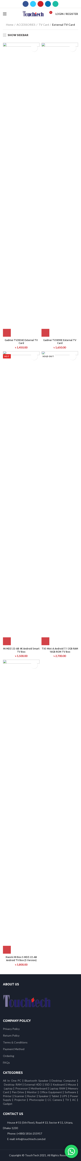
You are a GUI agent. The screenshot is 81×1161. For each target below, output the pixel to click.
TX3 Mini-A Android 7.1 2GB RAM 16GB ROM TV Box (60, 650)
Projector (20, 1099)
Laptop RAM (57, 1088)
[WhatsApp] (55, 4)
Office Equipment (51, 1092)
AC (74, 1099)
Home (9, 24)
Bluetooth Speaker (36, 1080)
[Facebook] (26, 4)
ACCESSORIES (26, 24)
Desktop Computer (64, 1080)
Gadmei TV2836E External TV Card (21, 342)
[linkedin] (48, 4)
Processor (21, 1088)
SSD (47, 1084)
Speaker (44, 1096)
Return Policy (11, 1035)
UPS (64, 1096)
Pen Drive (18, 1092)
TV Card (44, 24)
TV (67, 1099)
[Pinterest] (40, 4)
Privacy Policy (11, 1028)
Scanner (19, 1096)
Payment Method (13, 1049)
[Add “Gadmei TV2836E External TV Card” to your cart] (7, 333)
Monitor (32, 1092)
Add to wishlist (34, 48)
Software (71, 1092)
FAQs (6, 1062)
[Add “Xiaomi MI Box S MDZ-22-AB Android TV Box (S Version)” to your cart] (7, 950)
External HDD (33, 1084)
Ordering (8, 1056)
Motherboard (39, 1088)
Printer (7, 1096)
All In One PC (12, 1080)
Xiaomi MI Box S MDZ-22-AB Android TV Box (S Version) (21, 958)
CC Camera (55, 1099)
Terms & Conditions (15, 1042)
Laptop (8, 1088)
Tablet (55, 1096)
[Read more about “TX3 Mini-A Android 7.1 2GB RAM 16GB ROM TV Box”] (45, 641)
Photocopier (36, 1099)
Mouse (72, 1084)
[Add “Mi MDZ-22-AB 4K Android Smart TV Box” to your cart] (7, 641)
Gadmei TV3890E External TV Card (59, 342)
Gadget (7, 1103)
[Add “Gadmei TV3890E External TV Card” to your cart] (45, 333)
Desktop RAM (13, 1084)
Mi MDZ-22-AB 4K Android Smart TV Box (21, 650)
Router (31, 1096)
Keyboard (59, 1084)
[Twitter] (33, 4)
